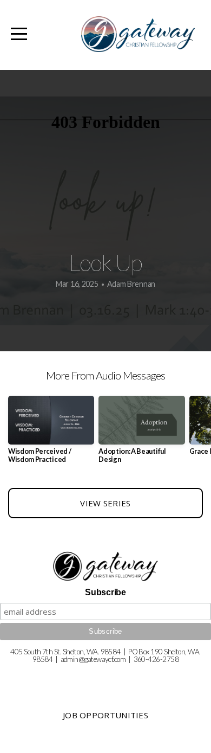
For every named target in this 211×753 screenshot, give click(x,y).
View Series (105, 503)
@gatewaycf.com (102, 659)
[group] (51, 434)
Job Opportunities (105, 715)
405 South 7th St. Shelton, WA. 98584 (65, 651)
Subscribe (105, 592)
